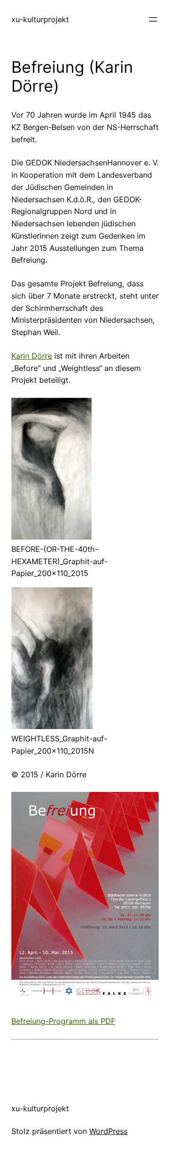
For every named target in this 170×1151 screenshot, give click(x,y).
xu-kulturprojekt (40, 19)
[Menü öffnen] (153, 19)
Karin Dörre (31, 356)
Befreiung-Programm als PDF (63, 1021)
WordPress (108, 1131)
